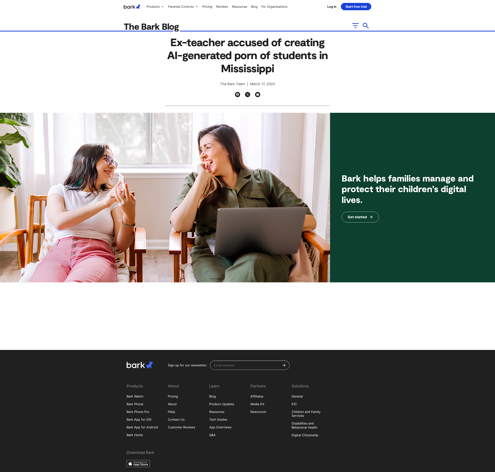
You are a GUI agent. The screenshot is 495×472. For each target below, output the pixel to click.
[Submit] (284, 365)
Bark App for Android (142, 427)
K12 (294, 404)
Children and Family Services (306, 414)
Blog (212, 396)
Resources (216, 412)
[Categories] (355, 25)
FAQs (171, 412)
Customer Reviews (181, 427)
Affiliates (256, 396)
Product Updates (221, 404)
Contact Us (176, 419)
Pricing (173, 396)
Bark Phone (135, 404)
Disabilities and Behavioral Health (304, 425)
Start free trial (356, 6)
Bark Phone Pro (138, 412)
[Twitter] (247, 94)
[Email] (257, 94)
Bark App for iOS (139, 419)
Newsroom (258, 412)
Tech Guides (218, 419)
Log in (331, 6)
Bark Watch (135, 396)
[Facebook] (237, 94)
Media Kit (257, 404)
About (172, 404)
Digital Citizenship (305, 435)
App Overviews (220, 427)
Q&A (212, 435)
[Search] (366, 25)
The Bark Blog (152, 26)
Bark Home (135, 435)
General (297, 396)
